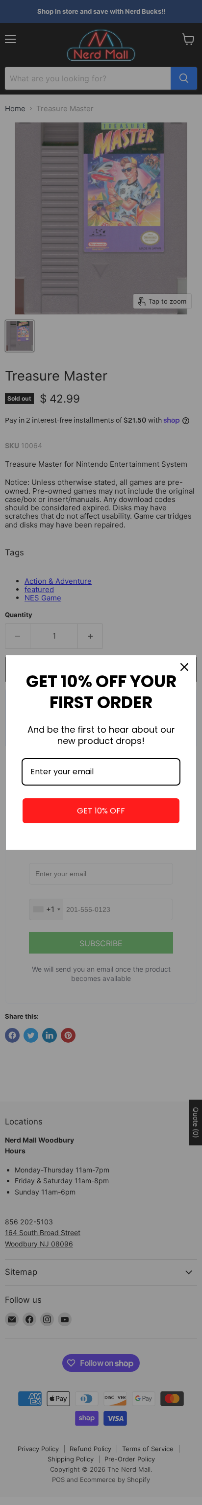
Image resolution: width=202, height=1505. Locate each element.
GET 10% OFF (101, 810)
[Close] (184, 667)
